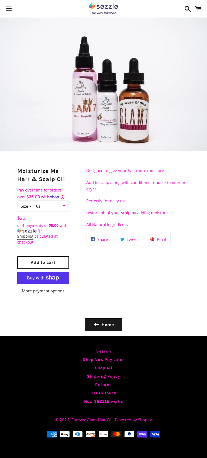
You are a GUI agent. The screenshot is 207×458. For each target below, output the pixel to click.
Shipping (25, 236)
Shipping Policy (103, 376)
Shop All (103, 367)
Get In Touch (103, 393)
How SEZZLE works (103, 401)
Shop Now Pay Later (103, 359)
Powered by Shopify (133, 419)
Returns (103, 384)
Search (103, 351)
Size (24, 206)
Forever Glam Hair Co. (92, 419)
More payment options (43, 290)
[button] (43, 228)
